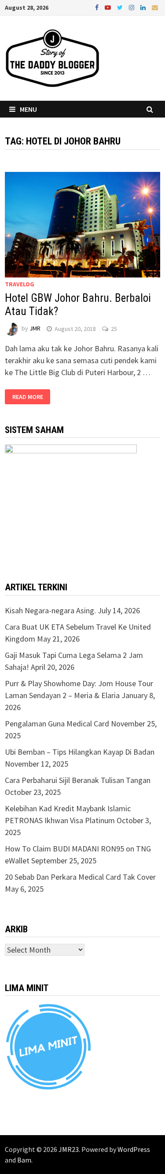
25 (114, 329)
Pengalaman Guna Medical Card (57, 723)
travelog (19, 284)
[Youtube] (109, 7)
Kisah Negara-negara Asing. (50, 610)
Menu (28, 109)
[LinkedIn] (144, 7)
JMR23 (69, 1149)
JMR (34, 329)
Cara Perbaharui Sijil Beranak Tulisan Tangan (77, 780)
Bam (24, 1159)
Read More (27, 397)
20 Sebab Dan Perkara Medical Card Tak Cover (80, 877)
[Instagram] (132, 7)
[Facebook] (98, 7)
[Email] (155, 7)
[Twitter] (121, 7)
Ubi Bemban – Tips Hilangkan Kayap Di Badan (79, 752)
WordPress (133, 1149)
